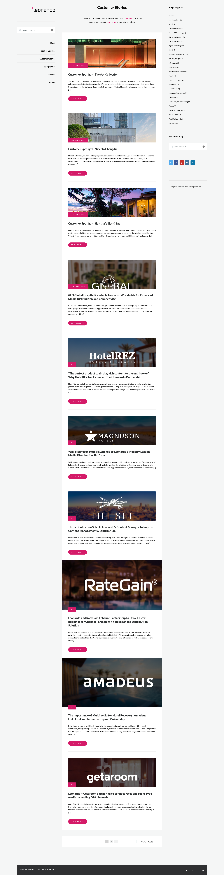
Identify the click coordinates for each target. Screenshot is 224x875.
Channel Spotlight (175, 28)
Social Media (173, 89)
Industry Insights (175, 59)
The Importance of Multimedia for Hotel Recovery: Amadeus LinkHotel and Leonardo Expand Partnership (107, 717)
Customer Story (174, 41)
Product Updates (47, 51)
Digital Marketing (175, 46)
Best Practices (174, 20)
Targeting (172, 97)
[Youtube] (182, 162)
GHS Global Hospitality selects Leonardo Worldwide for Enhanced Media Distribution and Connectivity (110, 297)
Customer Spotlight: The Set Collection (93, 74)
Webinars (172, 123)
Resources (172, 84)
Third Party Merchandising (178, 102)
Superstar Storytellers (177, 93)
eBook (171, 50)
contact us (111, 22)
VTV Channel (173, 115)
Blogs (52, 43)
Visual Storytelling (175, 110)
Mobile (171, 76)
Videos (52, 82)
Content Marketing (176, 33)
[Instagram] (187, 162)
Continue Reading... (77, 98)
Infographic (173, 63)
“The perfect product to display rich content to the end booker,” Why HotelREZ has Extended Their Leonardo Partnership (108, 375)
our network (128, 18)
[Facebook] (176, 162)
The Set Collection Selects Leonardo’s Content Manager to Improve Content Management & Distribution (111, 528)
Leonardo (181, 187)
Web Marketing (174, 119)
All (72, 365)
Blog (170, 24)
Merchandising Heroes (177, 72)
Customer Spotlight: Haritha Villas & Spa (94, 223)
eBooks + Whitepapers (177, 54)
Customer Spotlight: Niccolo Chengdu (92, 149)
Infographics (49, 66)
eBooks (51, 74)
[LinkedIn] (202, 870)
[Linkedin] (193, 162)
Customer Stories (47, 59)
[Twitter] (171, 162)
